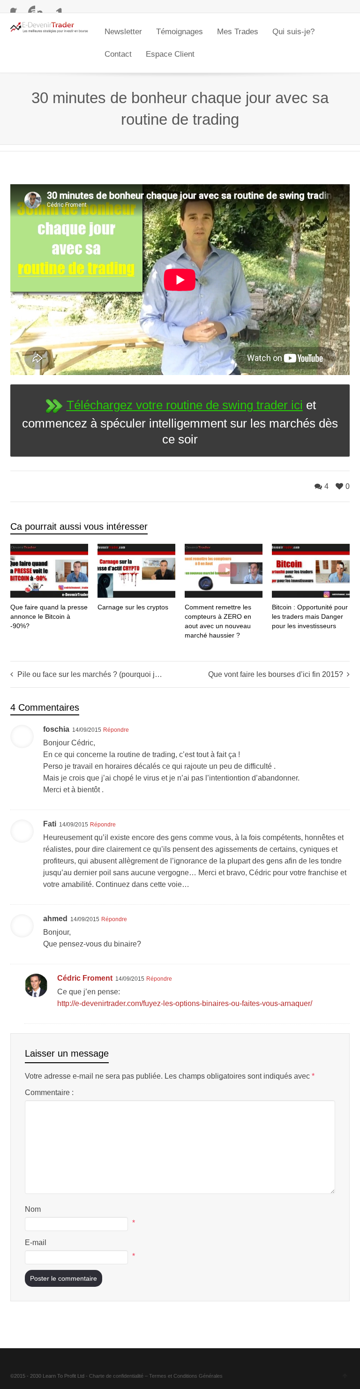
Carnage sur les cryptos (133, 607)
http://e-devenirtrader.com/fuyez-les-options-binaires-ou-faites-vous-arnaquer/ (184, 1003)
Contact (118, 54)
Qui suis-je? (293, 31)
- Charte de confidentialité (114, 1376)
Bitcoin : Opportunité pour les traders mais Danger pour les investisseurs (310, 616)
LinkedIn (56, 7)
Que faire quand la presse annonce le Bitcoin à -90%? (49, 616)
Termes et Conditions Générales (186, 1376)
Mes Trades (237, 31)
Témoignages (179, 31)
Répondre (116, 730)
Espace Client (170, 54)
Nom (33, 1209)
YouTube (29, 7)
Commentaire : (49, 1092)
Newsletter (123, 31)
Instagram (43, 7)
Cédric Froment (84, 978)
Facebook (16, 7)
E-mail (35, 1242)
